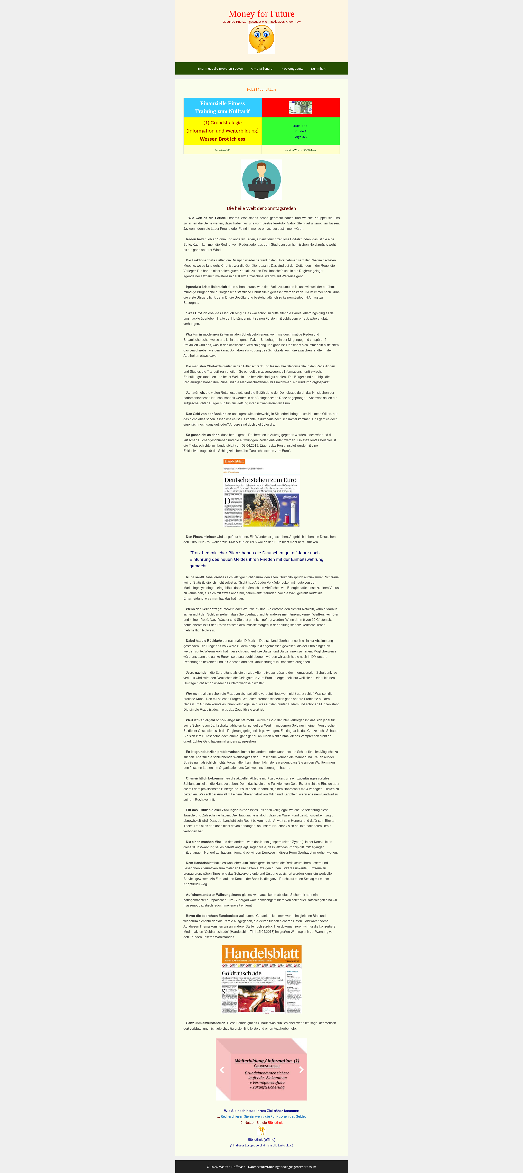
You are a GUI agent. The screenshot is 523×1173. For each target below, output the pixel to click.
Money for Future (262, 14)
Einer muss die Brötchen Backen (220, 68)
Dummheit (318, 68)
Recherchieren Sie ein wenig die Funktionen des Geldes (263, 1117)
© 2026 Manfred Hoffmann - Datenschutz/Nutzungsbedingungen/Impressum (261, 1167)
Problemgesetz (292, 68)
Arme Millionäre (262, 68)
